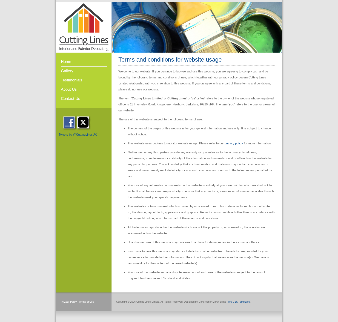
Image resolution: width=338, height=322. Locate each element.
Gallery (67, 71)
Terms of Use (86, 301)
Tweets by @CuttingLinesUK (78, 134)
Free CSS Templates (238, 301)
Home (66, 62)
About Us (69, 89)
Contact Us (70, 98)
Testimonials (71, 80)
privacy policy (234, 143)
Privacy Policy (69, 301)
